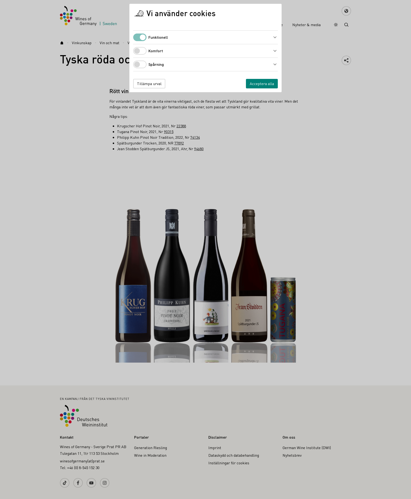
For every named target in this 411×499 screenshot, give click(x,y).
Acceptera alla (262, 83)
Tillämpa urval (149, 83)
